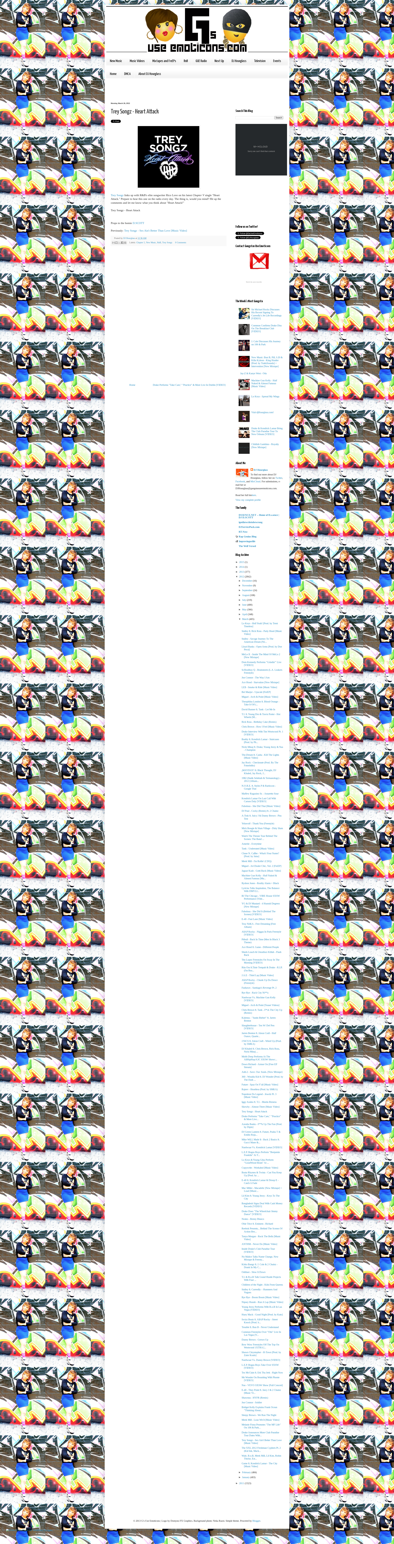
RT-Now (243, 531)
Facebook (240, 481)
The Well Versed (247, 546)
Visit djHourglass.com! (262, 412)
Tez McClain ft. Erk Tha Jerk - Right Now (262, 1372)
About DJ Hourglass (149, 74)
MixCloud (255, 481)
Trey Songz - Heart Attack (254, 1111)
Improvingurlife (247, 541)
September (247, 590)
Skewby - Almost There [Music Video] (260, 1106)
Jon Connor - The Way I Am (255, 677)
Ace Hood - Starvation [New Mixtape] (260, 682)
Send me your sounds (254, 282)
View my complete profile (248, 500)
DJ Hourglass (239, 61)
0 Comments (180, 242)
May (244, 609)
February (246, 1472)
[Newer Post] (111, 385)
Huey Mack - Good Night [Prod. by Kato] (262, 1314)
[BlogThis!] (116, 242)
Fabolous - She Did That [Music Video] (261, 806)
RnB (186, 61)
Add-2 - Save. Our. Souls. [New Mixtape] (262, 1072)
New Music (116, 61)
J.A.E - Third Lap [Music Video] (258, 975)
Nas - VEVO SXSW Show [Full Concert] (262, 1385)
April (245, 614)
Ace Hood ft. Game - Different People (260, 947)
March (245, 619)
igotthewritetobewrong (250, 522)
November (247, 585)
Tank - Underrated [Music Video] (258, 848)
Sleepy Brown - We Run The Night (259, 1415)
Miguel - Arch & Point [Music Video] (260, 696)
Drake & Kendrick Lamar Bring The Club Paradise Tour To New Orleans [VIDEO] (267, 431)
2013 (242, 571)
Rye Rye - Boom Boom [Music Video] (260, 1297)
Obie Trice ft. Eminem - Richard (257, 1223)
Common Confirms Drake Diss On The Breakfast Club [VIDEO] (266, 328)
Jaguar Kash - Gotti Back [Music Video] (261, 870)
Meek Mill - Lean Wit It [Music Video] (260, 1420)
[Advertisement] (167, 90)
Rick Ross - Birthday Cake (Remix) (259, 722)
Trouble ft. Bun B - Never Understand (260, 1327)
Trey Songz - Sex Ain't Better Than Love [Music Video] (155, 230)
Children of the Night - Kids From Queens (262, 1284)
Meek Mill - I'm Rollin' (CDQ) (256, 861)
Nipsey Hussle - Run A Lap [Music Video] (262, 1302)
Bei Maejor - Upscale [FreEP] (256, 692)
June (244, 604)
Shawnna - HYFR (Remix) (255, 1397)
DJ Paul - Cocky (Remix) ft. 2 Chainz (260, 811)
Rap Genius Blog (247, 536)
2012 (242, 576)
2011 (242, 1483)
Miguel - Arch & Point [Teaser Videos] (260, 1005)
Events (277, 61)
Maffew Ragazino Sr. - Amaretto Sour (260, 793)
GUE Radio (201, 61)
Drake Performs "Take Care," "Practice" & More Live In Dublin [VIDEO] (189, 385)
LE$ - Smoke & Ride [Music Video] (259, 687)
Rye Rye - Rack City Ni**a (255, 992)
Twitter (278, 478)
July (244, 600)
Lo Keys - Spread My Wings (265, 396)
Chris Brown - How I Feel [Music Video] (262, 726)
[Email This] (113, 242)
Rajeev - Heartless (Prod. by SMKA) (260, 1089)
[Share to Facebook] (122, 242)
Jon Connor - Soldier (252, 1402)
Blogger (256, 1521)
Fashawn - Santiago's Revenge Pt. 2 (259, 987)
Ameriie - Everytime (251, 844)
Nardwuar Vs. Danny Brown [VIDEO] (261, 1360)
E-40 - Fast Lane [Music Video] (257, 919)
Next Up (219, 61)
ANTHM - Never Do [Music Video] (259, 1244)
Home (113, 74)
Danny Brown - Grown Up (255, 1339)
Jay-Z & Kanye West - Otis (253, 373)
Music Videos (137, 61)
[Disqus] (168, 292)
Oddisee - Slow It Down (253, 1272)
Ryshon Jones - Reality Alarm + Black (260, 883)
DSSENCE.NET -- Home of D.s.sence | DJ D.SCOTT (259, 516)
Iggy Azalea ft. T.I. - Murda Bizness (259, 1102)
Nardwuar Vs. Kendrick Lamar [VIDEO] (262, 1147)
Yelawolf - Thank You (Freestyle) (258, 823)
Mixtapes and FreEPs (164, 61)
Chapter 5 (140, 242)
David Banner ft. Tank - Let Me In (258, 709)
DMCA (127, 74)
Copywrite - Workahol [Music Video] (260, 1167)
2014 (242, 567)
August (246, 595)
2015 (242, 562)
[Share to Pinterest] (125, 242)
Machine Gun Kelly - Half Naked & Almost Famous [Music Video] (264, 383)
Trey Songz (117, 195)
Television (259, 61)
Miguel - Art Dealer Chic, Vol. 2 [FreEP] (261, 866)
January (246, 1477)
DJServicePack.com (249, 527)
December (247, 580)
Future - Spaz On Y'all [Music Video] (260, 1084)
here (254, 495)
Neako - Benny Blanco (253, 1219)
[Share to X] (119, 242)
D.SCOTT (138, 223)
